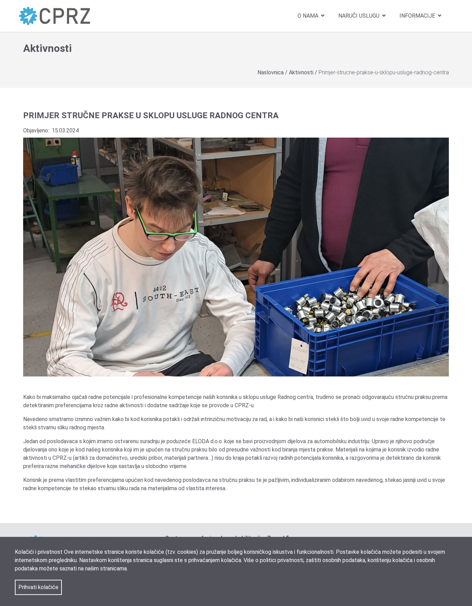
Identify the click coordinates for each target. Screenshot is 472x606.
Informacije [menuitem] (417, 15)
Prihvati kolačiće (38, 587)
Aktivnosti (302, 72)
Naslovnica (271, 72)
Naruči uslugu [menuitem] (359, 15)
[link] (55, 16)
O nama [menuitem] (309, 15)
